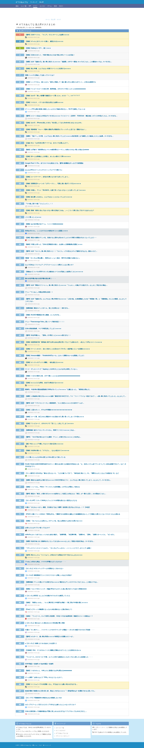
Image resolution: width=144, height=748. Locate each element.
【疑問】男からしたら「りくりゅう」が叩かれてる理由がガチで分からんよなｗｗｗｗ (53, 555)
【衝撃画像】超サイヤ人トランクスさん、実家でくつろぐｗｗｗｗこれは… (50, 430)
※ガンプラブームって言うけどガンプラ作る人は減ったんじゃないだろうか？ (50, 704)
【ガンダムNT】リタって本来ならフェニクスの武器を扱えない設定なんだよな (51, 500)
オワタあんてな (22, 2)
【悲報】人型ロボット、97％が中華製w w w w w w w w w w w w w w (48, 410)
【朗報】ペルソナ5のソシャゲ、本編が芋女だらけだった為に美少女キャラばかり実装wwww (56, 589)
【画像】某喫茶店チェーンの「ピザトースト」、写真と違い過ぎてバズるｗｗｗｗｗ (53, 183)
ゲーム (50, 6)
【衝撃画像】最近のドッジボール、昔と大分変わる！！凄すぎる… (47, 308)
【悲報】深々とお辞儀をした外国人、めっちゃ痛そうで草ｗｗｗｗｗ (48, 156)
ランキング (33, 2)
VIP (30, 6)
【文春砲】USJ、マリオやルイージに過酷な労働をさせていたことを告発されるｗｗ (53, 650)
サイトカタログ (60, 730)
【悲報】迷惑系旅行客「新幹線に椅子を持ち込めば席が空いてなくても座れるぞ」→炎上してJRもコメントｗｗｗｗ (63, 342)
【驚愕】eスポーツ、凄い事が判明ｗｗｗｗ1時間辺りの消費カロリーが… (49, 636)
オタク (35, 6)
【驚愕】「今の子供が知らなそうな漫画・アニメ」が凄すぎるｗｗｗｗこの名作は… (53, 437)
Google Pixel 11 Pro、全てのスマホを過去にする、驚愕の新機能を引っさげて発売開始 (54, 163)
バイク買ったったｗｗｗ (33, 217)
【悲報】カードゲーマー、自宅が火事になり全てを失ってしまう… (47, 177)
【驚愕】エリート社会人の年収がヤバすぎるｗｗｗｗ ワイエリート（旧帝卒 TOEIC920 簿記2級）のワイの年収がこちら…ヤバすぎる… (71, 116)
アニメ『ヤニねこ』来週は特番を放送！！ (39, 292)
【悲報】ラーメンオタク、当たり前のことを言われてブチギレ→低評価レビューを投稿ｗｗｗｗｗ (57, 349)
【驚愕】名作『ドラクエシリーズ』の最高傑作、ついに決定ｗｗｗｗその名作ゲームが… (54, 403)
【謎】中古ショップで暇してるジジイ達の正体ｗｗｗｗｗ (44, 444)
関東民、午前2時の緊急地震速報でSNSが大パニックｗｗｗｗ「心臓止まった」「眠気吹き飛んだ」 (58, 389)
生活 (55, 6)
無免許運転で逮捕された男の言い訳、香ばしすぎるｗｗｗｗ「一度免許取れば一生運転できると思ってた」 (60, 691)
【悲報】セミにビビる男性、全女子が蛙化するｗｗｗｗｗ (44, 383)
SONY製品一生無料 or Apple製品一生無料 (39, 664)
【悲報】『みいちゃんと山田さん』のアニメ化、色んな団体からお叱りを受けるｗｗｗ (53, 521)
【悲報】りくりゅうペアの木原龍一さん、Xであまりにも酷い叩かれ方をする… (51, 684)
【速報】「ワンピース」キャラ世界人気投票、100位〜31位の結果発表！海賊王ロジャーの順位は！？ (59, 616)
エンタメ (42, 6)
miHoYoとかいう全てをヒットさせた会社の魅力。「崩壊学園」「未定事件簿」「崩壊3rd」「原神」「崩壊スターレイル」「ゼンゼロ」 (70, 534)
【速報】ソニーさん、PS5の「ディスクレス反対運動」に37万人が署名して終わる (52, 487)
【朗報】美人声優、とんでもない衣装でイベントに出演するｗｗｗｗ (48, 68)
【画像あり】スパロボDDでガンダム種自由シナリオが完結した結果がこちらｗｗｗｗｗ (54, 271)
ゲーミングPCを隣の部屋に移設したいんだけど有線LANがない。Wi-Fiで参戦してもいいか (55, 109)
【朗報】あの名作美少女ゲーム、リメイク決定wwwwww (44, 224)
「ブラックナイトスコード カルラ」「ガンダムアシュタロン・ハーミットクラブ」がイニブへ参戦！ (58, 548)
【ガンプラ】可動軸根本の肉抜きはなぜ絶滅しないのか (43, 698)
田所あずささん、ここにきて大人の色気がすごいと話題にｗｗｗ (46, 231)
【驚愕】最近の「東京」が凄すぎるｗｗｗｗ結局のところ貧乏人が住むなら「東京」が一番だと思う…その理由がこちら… (65, 494)
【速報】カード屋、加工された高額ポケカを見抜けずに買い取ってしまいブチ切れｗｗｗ (54, 416)
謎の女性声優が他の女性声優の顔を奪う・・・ (40, 278)
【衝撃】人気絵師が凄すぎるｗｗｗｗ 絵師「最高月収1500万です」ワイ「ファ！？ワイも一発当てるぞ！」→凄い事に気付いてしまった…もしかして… (75, 396)
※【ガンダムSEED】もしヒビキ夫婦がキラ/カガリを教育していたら (47, 595)
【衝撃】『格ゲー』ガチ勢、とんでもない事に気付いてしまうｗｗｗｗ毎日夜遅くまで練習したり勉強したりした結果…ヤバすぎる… (69, 136)
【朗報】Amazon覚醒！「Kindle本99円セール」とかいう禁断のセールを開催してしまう (54, 355)
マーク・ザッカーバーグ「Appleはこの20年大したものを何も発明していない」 (51, 369)
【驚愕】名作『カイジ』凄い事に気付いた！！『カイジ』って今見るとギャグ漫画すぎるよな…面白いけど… (61, 251)
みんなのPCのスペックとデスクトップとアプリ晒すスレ (43, 170)
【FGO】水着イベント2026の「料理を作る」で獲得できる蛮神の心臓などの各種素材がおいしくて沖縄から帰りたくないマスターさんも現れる (72, 514)
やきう (61, 6)
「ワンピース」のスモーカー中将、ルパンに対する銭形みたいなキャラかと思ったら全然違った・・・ (59, 657)
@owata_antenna (23, 734)
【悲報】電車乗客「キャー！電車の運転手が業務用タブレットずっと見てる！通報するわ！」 (56, 129)
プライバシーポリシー (62, 736)
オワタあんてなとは (62, 733)
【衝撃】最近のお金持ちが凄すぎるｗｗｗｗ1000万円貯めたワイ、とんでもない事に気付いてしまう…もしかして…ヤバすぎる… (68, 480)
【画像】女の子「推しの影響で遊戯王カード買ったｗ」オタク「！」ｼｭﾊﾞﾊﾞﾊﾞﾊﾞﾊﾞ (52, 95)
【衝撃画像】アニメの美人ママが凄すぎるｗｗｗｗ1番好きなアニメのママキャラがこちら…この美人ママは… (61, 582)
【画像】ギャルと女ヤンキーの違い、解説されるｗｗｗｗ (44, 41)
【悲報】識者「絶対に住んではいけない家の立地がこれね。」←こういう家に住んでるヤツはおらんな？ (59, 210)
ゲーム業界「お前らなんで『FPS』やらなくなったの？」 (44, 677)
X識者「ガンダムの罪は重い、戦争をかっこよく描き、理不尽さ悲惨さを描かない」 (53, 258)
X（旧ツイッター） (100, 727)
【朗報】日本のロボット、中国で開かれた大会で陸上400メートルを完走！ (50, 55)
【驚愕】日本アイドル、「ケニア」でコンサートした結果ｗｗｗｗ (47, 35)
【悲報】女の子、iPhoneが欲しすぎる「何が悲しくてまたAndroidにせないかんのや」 (54, 123)
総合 (17, 6)
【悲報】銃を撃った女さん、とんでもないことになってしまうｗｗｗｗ (48, 197)
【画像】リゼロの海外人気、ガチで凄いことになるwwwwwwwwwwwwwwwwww (52, 376)
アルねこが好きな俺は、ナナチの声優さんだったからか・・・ (45, 561)
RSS (95, 732)
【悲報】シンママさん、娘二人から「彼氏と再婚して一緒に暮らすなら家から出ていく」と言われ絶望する (60, 82)
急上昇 (41, 2)
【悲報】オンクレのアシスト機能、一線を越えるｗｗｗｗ (44, 362)
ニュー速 (23, 6)
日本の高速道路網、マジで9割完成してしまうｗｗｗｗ (43, 328)
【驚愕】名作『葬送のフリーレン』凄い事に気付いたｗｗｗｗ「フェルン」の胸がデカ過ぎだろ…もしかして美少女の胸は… (66, 285)
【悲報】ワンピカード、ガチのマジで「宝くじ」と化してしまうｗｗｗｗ (49, 423)
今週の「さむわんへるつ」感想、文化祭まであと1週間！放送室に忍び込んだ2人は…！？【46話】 (57, 507)
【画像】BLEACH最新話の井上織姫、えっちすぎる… (43, 315)
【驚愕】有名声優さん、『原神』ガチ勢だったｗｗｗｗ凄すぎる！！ (48, 335)
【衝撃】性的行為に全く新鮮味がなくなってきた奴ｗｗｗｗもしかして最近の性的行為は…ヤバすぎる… (59, 541)
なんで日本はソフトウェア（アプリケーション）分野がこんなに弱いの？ (49, 265)
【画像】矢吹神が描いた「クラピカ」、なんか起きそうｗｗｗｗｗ (47, 450)
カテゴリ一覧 (60, 728)
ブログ (40, 745)
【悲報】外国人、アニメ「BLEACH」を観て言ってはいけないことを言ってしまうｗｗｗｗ (55, 190)
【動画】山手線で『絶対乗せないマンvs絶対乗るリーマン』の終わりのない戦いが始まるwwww (57, 149)
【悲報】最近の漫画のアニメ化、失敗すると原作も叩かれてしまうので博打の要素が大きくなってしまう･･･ (61, 237)
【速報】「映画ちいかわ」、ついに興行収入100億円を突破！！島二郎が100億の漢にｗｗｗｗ (56, 602)
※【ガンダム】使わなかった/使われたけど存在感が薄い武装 (45, 623)
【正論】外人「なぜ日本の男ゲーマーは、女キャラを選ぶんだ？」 (47, 143)
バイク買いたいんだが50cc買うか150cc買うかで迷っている (45, 457)
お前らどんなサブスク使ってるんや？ (37, 528)
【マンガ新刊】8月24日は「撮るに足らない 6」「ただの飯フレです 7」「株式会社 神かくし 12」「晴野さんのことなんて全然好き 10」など (72, 473)
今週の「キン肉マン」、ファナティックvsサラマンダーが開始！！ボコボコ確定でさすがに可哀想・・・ (60, 630)
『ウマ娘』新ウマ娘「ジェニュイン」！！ (39, 203)
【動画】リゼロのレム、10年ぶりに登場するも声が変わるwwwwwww (48, 670)
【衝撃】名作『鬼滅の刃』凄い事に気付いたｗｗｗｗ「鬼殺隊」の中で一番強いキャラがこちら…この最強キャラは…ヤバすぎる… (68, 62)
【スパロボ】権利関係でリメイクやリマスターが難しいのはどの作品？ (48, 575)
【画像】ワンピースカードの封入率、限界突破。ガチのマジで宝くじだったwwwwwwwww (55, 89)
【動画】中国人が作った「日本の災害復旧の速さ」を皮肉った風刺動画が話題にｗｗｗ (53, 244)
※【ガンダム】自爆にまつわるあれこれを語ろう (41, 643)
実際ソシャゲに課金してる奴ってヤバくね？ (40, 75)
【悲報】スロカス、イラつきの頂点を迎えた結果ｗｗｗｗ (44, 102)
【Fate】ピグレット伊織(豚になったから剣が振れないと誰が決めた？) (48, 609)
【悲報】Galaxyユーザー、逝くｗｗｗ (38, 48)
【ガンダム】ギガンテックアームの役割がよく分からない (44, 568)
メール (35, 745)
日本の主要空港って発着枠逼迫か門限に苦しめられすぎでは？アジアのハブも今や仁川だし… (56, 711)
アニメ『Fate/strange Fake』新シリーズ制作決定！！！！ (45, 322)
